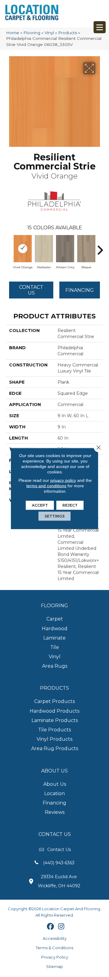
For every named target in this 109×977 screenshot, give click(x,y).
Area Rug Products (54, 748)
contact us (59, 849)
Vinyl (49, 32)
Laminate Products (54, 720)
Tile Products (54, 730)
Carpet (54, 619)
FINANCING (79, 290)
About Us (54, 784)
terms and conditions (46, 485)
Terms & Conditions (54, 947)
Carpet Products (54, 701)
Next (99, 247)
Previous (9, 247)
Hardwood (55, 628)
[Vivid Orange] (22, 249)
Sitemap (54, 966)
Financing (54, 803)
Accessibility (55, 938)
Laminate (54, 638)
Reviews (54, 812)
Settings (54, 516)
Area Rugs (54, 666)
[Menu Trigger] (100, 27)
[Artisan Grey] (65, 249)
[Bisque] (86, 249)
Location (54, 793)
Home (12, 32)
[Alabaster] (43, 249)
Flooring (31, 32)
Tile (54, 647)
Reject (70, 505)
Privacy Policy (54, 957)
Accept (40, 505)
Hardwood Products (54, 711)
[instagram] (61, 927)
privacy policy (63, 480)
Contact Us (31, 290)
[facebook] (50, 927)
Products (67, 32)
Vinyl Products (54, 739)
